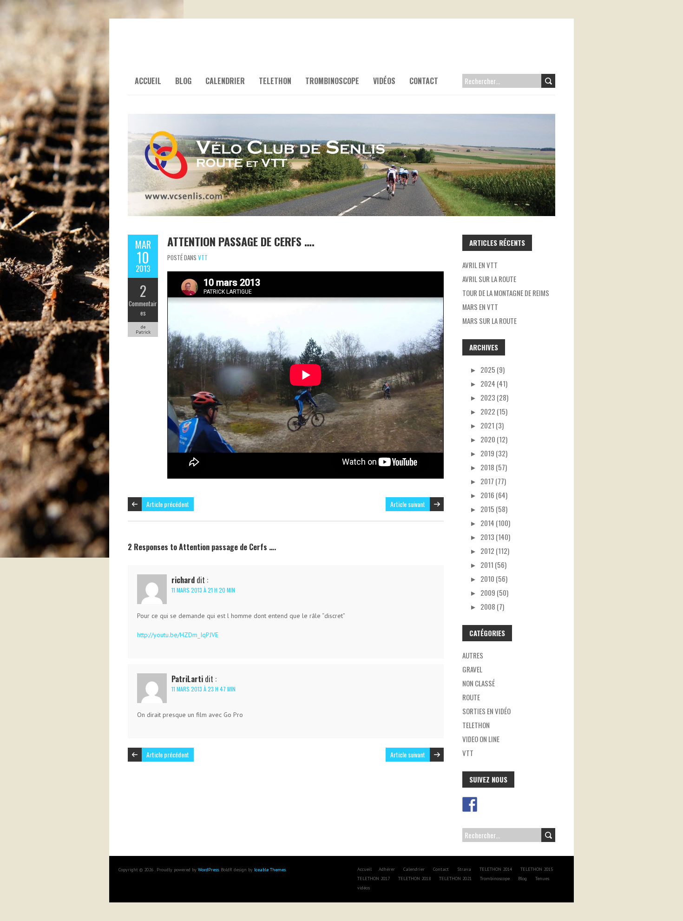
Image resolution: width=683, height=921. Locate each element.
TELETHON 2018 (414, 878)
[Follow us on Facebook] (469, 804)
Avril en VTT (480, 265)
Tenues (542, 878)
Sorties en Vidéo (486, 711)
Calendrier (225, 80)
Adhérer (387, 869)
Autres (472, 655)
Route (471, 697)
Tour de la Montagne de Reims (505, 293)
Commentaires (143, 308)
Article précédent (167, 504)
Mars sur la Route (489, 321)
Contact (423, 80)
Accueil (148, 80)
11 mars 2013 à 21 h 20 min (203, 590)
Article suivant (407, 504)
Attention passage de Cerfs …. (241, 241)
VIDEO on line (480, 739)
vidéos (384, 80)
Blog (183, 80)
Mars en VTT (480, 307)
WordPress (208, 870)
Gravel (472, 669)
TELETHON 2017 (373, 878)
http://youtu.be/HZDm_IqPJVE (177, 635)
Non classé (478, 683)
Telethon (476, 725)
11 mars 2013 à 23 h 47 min (203, 689)
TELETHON (275, 80)
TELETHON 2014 (495, 869)
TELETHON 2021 (455, 878)
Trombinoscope (332, 80)
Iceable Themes (270, 870)
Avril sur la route (489, 279)
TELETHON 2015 (536, 869)
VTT (203, 257)
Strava (464, 869)
